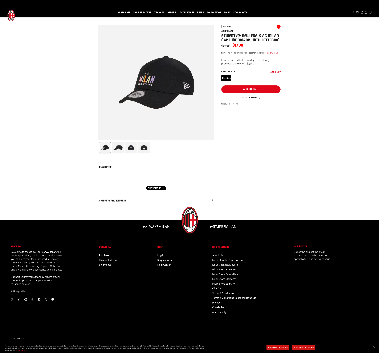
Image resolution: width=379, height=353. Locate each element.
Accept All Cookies (303, 347)
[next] (214, 147)
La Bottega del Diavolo (225, 264)
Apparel (171, 12)
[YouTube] (39, 299)
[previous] (98, 147)
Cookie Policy (220, 307)
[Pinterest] (237, 104)
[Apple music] (52, 299)
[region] (189, 347)
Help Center (164, 264)
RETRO (200, 12)
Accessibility (219, 312)
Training (158, 12)
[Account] (362, 12)
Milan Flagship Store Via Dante (229, 260)
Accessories (186, 12)
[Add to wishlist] (259, 97)
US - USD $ (16, 338)
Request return (165, 260)
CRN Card (217, 288)
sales (227, 12)
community (239, 12)
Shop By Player (142, 12)
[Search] (353, 12)
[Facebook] (230, 104)
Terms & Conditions (223, 293)
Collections (213, 12)
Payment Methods (109, 260)
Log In (160, 255)
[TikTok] (32, 299)
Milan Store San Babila (224, 269)
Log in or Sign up (271, 53)
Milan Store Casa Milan (225, 274)
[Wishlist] (357, 12)
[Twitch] (12, 299)
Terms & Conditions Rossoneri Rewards (234, 298)
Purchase (104, 255)
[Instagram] (25, 299)
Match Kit (123, 12)
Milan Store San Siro (223, 283)
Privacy (216, 302)
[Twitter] (233, 104)
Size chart (275, 72)
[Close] (374, 347)
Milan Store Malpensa (224, 279)
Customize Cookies (278, 347)
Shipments (105, 264)
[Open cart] (370, 12)
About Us (217, 255)
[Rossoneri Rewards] (366, 12)
